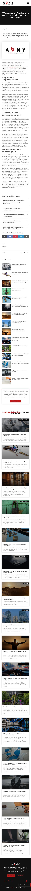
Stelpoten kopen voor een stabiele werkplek (14, 791)
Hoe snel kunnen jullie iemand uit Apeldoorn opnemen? (15, 209)
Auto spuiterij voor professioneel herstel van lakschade (14, 435)
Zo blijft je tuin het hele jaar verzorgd (20, 345)
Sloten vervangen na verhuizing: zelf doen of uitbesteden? (14, 545)
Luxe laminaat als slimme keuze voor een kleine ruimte (13, 819)
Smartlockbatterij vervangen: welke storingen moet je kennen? (14, 461)
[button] (27, 2)
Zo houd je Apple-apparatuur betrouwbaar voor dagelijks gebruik (15, 572)
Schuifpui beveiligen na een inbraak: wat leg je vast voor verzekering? (15, 488)
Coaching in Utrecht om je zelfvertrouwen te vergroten (14, 652)
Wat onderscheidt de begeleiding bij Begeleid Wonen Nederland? (15, 228)
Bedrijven (4, 29)
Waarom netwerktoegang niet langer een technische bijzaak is (13, 734)
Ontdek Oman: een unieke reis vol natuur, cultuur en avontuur (14, 598)
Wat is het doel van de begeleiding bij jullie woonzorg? (15, 215)
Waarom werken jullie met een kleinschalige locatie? (15, 221)
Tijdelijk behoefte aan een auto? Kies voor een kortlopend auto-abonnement (20, 339)
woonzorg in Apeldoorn (15, 67)
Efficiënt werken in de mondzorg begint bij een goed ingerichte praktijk (15, 764)
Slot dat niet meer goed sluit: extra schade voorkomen (14, 516)
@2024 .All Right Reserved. (15, 887)
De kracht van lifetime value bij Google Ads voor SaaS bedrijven (14, 846)
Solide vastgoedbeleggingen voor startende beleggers (14, 625)
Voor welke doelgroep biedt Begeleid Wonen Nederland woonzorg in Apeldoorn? (15, 202)
